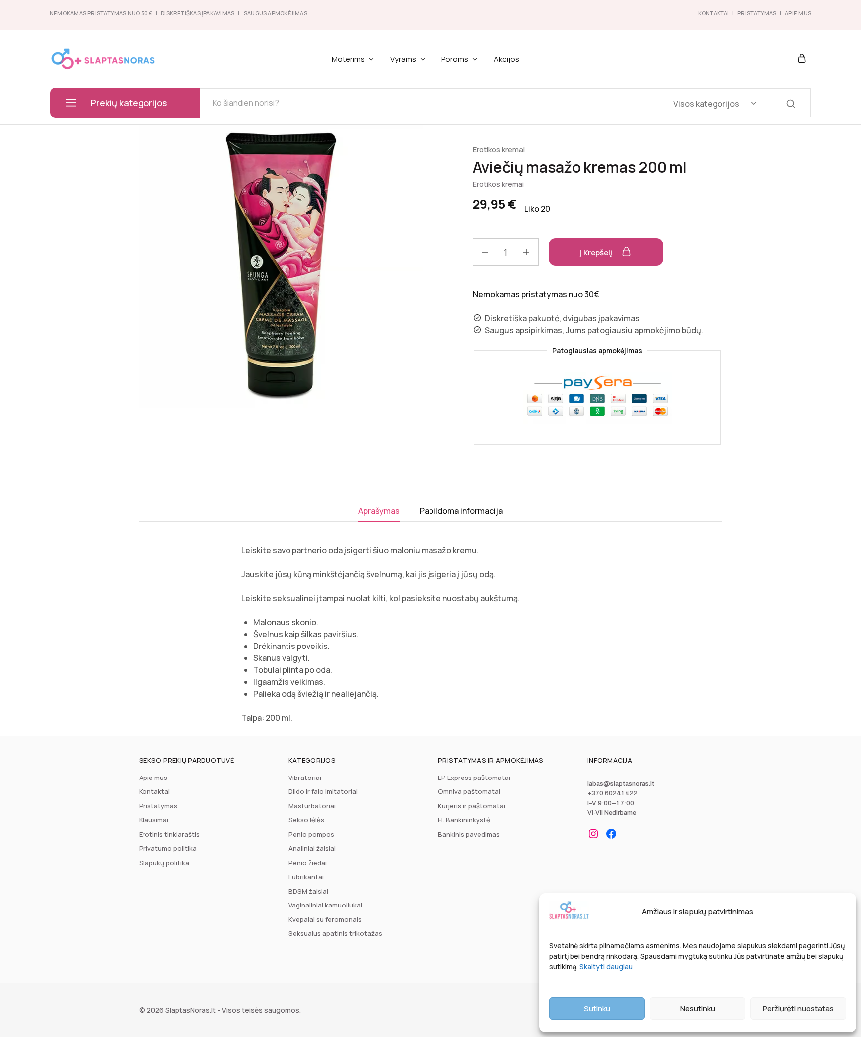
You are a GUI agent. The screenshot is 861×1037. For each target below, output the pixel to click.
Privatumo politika (168, 848)
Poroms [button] (454, 59)
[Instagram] (593, 834)
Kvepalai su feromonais (325, 919)
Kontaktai (713, 13)
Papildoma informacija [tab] (461, 510)
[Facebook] (611, 834)
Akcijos (506, 59)
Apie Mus (798, 13)
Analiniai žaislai (312, 848)
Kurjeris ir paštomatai (471, 805)
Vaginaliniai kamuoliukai (325, 905)
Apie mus (153, 777)
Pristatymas (756, 13)
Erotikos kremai (499, 149)
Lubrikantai (306, 876)
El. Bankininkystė (464, 819)
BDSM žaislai (308, 891)
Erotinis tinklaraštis (169, 834)
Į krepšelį (597, 252)
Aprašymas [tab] (379, 510)
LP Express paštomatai (474, 777)
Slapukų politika (164, 862)
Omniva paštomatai (469, 791)
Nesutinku (697, 1008)
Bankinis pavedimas (469, 834)
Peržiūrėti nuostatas (798, 1008)
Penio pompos (311, 834)
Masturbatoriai (312, 805)
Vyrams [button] (403, 59)
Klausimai (153, 819)
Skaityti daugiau (606, 966)
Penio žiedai (307, 862)
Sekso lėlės (306, 819)
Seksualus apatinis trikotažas (335, 933)
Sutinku (597, 1008)
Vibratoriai (304, 777)
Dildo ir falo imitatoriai (323, 791)
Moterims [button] (348, 59)
